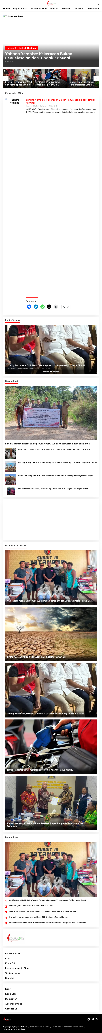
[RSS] (97, 1019)
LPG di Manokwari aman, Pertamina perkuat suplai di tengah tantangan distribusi (54, 489)
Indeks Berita (12, 953)
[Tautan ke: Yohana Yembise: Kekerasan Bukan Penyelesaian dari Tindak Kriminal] (51, 41)
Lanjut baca (89, 112)
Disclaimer (11, 998)
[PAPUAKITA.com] (51, 2)
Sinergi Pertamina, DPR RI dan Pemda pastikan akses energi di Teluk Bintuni (19, 83)
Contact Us (11, 1008)
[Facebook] (89, 1019)
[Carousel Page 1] (44, 371)
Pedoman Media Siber (17, 968)
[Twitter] (93, 1019)
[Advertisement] (51, 519)
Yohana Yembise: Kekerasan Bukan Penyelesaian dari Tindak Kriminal (38, 56)
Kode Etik (10, 963)
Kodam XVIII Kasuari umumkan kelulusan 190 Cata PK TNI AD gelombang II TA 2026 (54, 449)
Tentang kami (12, 973)
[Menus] (5, 3)
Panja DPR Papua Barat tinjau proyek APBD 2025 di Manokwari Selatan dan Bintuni (47, 443)
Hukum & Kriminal (16, 48)
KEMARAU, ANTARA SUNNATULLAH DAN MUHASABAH (31, 906)
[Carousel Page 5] (57, 371)
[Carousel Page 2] (47, 371)
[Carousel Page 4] (54, 371)
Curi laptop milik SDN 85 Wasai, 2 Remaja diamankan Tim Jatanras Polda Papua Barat (47, 900)
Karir (7, 958)
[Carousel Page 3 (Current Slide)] (51, 371)
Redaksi (9, 978)
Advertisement (13, 1003)
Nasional (31, 48)
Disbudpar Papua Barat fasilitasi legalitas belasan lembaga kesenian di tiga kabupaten (57, 462)
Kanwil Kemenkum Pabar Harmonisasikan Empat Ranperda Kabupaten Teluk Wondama (83, 83)
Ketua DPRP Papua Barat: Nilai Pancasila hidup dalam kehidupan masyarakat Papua (56, 475)
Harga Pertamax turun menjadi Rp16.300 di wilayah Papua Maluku (48, 83)
